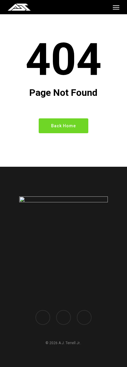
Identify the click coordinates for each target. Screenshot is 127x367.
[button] (116, 7)
